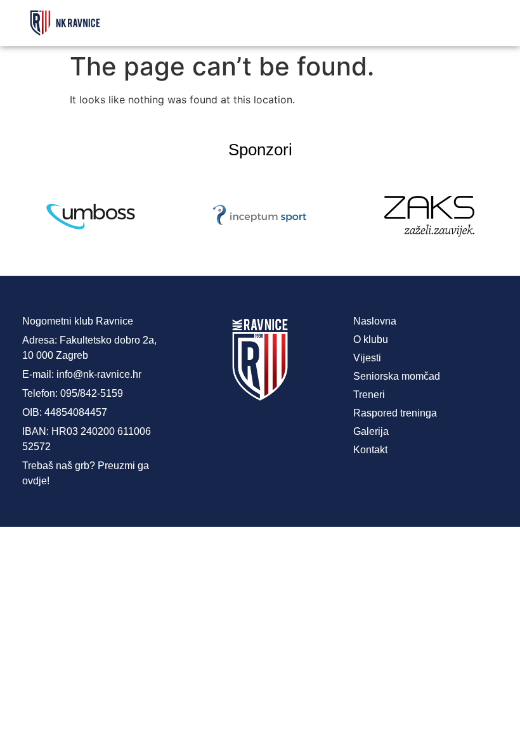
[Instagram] (260, 434)
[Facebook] (209, 434)
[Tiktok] (311, 434)
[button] (364, 23)
